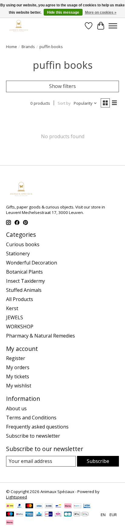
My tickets (17, 376)
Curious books (22, 244)
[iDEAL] (10, 506)
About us (16, 408)
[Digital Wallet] (81, 515)
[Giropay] (48, 515)
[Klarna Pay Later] (9, 523)
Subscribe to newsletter (33, 435)
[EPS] (58, 515)
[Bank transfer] (49, 506)
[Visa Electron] (87, 506)
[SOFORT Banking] (68, 506)
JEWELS (14, 317)
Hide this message (63, 12)
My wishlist (18, 385)
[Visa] (39, 506)
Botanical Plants (24, 271)
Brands (28, 46)
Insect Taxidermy (25, 281)
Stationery (18, 253)
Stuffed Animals (24, 290)
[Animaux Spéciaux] (18, 25)
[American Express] (29, 515)
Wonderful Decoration (31, 262)
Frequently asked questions (37, 426)
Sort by (64, 103)
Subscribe (98, 461)
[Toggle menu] (113, 26)
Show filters (62, 86)
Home (11, 46)
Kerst (12, 308)
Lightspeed (16, 497)
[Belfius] (19, 515)
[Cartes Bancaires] (68, 515)
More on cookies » (101, 12)
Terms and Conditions (31, 417)
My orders (17, 367)
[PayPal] (20, 506)
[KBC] (39, 515)
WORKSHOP (19, 326)
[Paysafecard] (77, 506)
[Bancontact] (58, 506)
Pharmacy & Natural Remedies (40, 335)
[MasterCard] (29, 506)
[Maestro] (10, 515)
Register (15, 358)
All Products (19, 299)
